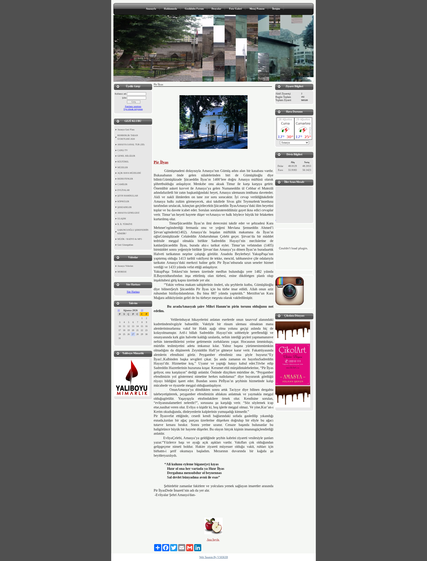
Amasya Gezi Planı (126, 129)
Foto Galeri (235, 8)
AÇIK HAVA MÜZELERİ (129, 173)
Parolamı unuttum (133, 106)
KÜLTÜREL (123, 161)
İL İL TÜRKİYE (124, 224)
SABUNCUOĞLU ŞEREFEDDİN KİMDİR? (132, 232)
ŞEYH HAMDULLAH (127, 195)
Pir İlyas (161, 162)
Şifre (124, 98)
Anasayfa (151, 8)
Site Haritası (133, 291)
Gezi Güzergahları (125, 245)
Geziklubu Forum (194, 8)
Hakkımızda (170, 8)
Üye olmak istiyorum (133, 109)
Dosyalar (216, 8)
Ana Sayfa (213, 539)
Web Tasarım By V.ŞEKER (213, 557)
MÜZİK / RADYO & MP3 (129, 239)
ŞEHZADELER (124, 207)
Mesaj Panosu (257, 8)
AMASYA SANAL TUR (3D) (130, 144)
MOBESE (122, 271)
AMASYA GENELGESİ (128, 213)
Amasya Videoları (125, 266)
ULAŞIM (121, 218)
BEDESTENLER (125, 179)
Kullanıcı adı (120, 94)
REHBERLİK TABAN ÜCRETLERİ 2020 (127, 137)
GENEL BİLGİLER (126, 156)
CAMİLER (122, 184)
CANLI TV (122, 150)
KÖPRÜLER (123, 201)
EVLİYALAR (123, 190)
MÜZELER (122, 167)
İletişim (276, 8)
